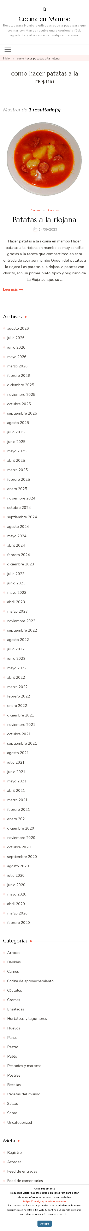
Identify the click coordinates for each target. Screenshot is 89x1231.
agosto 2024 (18, 526)
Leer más (10, 289)
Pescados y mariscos (24, 1065)
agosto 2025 (18, 422)
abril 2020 (16, 903)
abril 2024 (16, 545)
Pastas (12, 1046)
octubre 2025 (19, 403)
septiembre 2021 (22, 743)
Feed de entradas (22, 1171)
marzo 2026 (17, 366)
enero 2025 (17, 488)
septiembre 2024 (22, 517)
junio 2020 (16, 884)
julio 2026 (16, 337)
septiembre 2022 (22, 630)
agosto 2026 (18, 328)
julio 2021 (16, 762)
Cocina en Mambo (45, 19)
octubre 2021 (19, 734)
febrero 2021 (18, 809)
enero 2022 (17, 705)
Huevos (13, 1028)
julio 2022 (16, 649)
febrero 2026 (18, 375)
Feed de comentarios (25, 1180)
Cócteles (14, 990)
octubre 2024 (19, 507)
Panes (12, 1037)
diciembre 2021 (20, 715)
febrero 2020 (18, 922)
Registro (14, 1152)
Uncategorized (19, 1122)
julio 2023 (16, 573)
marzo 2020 (17, 913)
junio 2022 (16, 658)
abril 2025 (16, 460)
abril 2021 (16, 790)
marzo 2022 (17, 686)
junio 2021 (16, 771)
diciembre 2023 (20, 564)
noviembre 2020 (21, 837)
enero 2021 (17, 818)
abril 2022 (16, 677)
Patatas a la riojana (44, 219)
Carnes (35, 210)
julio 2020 (16, 875)
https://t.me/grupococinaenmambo (44, 1201)
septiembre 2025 (22, 413)
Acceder (14, 1161)
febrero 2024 (18, 554)
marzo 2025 (17, 469)
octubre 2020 (19, 847)
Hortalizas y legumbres (27, 1018)
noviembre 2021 (21, 724)
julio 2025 (16, 432)
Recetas (53, 210)
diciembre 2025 (20, 384)
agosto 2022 (18, 639)
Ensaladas (15, 1009)
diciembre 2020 (20, 828)
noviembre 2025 (21, 394)
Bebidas (14, 962)
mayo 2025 (16, 451)
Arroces (13, 952)
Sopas (12, 1112)
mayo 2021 (16, 781)
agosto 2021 (18, 752)
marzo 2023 (17, 611)
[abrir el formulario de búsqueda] (44, 10)
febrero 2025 (18, 479)
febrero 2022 (18, 696)
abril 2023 (16, 601)
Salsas (12, 1103)
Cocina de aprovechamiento (30, 981)
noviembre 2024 (21, 498)
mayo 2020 (16, 894)
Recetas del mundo (23, 1094)
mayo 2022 (16, 668)
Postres (13, 1075)
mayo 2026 (16, 356)
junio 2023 (16, 583)
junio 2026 (16, 347)
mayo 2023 (16, 592)
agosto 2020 (18, 866)
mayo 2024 (16, 536)
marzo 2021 (17, 799)
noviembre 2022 (21, 620)
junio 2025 (16, 441)
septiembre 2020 (22, 856)
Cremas (13, 999)
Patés (12, 1056)
